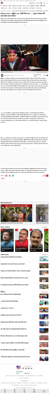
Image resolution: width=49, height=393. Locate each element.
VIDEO (9, 8)
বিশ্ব (29, 6)
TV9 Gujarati (32, 383)
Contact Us (7, 376)
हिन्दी (1, 0)
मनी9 (31, 0)
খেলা (17, 6)
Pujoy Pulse (39, 8)
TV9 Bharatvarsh (5, 383)
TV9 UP (21, 385)
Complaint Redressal (30, 376)
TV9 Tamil (45, 383)
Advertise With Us (20, 376)
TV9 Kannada (25, 383)
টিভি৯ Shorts (4, 8)
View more (44, 227)
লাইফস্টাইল (32, 6)
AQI (38, 3)
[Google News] (9, 176)
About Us (13, 376)
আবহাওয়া (19, 8)
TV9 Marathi (13, 383)
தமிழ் (24, 0)
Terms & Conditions (24, 378)
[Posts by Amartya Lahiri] (2, 75)
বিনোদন (20, 6)
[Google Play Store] (20, 372)
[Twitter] (26, 368)
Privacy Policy (39, 376)
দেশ (26, 6)
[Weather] (36, 3)
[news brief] (32, 3)
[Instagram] (28, 368)
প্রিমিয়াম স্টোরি (42, 6)
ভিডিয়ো (3, 292)
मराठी (14, 0)
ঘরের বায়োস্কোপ (32, 8)
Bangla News (3, 11)
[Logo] (2, 3)
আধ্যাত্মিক (37, 6)
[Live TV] (43, 3)
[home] (1, 6)
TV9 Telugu (19, 383)
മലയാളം (27, 0)
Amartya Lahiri (7, 75)
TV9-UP (34, 0)
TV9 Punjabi (39, 383)
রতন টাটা (2, 178)
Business (9, 11)
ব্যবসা (24, 6)
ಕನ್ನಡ (8, 0)
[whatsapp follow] (13, 176)
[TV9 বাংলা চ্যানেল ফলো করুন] (40, 3)
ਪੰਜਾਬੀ (21, 0)
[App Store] (28, 374)
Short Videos (5, 227)
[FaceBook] (23, 368)
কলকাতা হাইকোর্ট (25, 8)
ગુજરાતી (17, 0)
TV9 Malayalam (15, 385)
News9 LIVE (27, 385)
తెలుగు (11, 0)
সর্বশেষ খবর (5, 6)
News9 (4, 0)
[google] (38, 75)
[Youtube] (6, 176)
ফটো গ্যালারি (15, 8)
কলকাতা (9, 6)
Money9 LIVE (33, 385)
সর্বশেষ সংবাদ (4, 255)
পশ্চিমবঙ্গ (14, 6)
